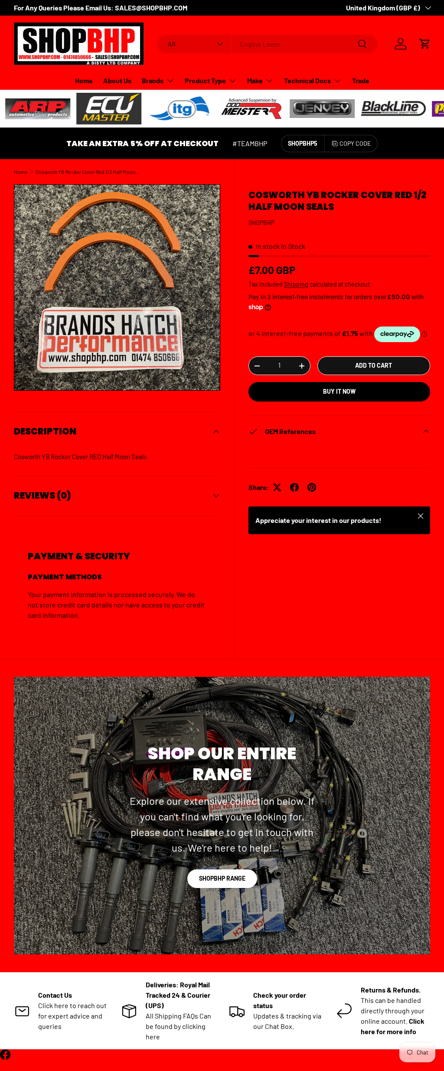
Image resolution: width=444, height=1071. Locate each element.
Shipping (296, 284)
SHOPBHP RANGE (222, 878)
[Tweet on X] (277, 487)
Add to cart (373, 365)
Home (84, 80)
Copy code (355, 143)
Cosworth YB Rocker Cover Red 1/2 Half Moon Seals (88, 172)
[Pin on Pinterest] (311, 487)
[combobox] (267, 44)
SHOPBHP (261, 222)
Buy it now (339, 391)
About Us (117, 80)
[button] (424, 43)
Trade (360, 80)
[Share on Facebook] (294, 487)
